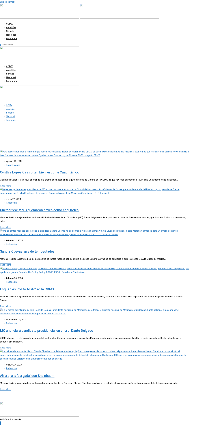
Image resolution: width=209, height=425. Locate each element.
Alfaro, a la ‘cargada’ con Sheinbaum (27, 376)
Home (3, 137)
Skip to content (7, 1)
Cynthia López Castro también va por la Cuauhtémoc (39, 172)
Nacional (11, 34)
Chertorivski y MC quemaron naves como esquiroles (39, 210)
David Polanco (13, 165)
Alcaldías (11, 27)
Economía (11, 38)
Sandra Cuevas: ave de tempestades (27, 251)
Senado (10, 31)
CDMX (9, 23)
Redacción (11, 202)
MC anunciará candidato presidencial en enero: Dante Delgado (46, 331)
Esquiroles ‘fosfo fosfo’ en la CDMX (27, 289)
